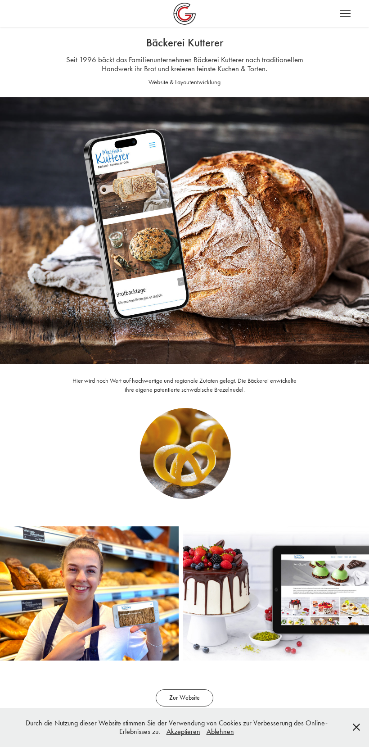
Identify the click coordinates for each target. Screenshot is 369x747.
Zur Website (184, 698)
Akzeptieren (183, 731)
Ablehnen (220, 731)
